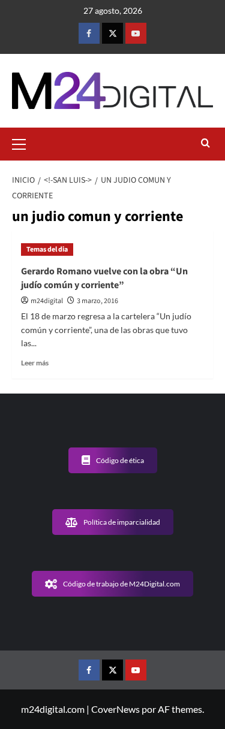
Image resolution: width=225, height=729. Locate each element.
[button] (24, 143)
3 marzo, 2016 (97, 301)
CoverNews (115, 709)
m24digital (47, 301)
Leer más (35, 362)
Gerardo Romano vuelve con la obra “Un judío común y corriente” (104, 278)
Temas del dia (47, 249)
